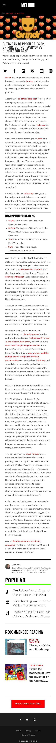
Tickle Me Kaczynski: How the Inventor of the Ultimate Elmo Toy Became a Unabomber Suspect (39, 675)
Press (38, 731)
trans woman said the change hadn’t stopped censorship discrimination (27, 357)
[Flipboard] (23, 71)
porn (40, 138)
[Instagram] (50, 71)
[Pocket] (32, 71)
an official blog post (27, 98)
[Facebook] (14, 71)
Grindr (8, 77)
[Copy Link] (41, 71)
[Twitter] (5, 71)
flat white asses (31, 334)
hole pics (41, 125)
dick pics (41, 360)
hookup (29, 81)
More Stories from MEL (28, 703)
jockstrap (28, 193)
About (18, 731)
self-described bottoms (31, 269)
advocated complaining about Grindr (22, 345)
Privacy (28, 731)
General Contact (28, 735)
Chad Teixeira (32, 454)
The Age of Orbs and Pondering (40, 647)
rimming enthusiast (14, 276)
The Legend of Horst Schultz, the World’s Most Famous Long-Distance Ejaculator (28, 232)
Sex (3, 13)
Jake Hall (9, 13)
